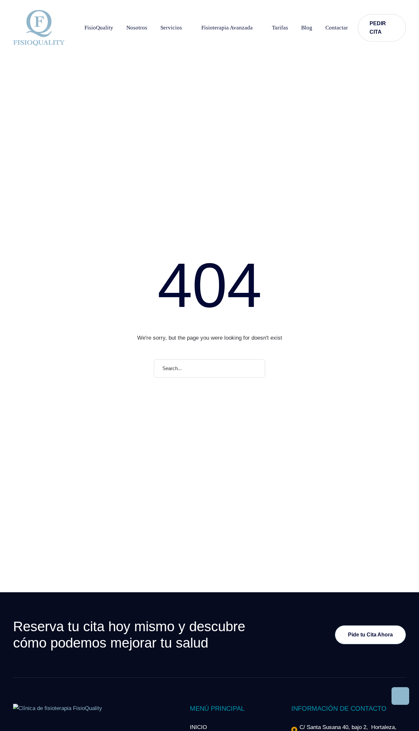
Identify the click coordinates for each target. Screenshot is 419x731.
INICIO (198, 727)
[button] (186, 27)
